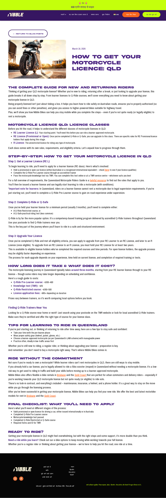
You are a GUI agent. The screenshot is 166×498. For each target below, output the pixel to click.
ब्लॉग (47, 470)
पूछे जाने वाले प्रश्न (47, 474)
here (107, 170)
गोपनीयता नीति (60, 486)
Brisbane (61, 375)
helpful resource (98, 180)
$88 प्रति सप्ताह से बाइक (82, 7)
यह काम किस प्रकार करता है (78, 14)
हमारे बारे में (47, 467)
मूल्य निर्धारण (106, 14)
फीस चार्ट (38, 486)
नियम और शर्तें (70, 486)
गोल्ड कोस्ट (72, 472)
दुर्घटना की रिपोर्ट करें (49, 486)
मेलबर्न (72, 475)
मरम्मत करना (95, 14)
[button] (63, 15)
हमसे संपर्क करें (47, 477)
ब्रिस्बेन (72, 470)
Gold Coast (81, 375)
